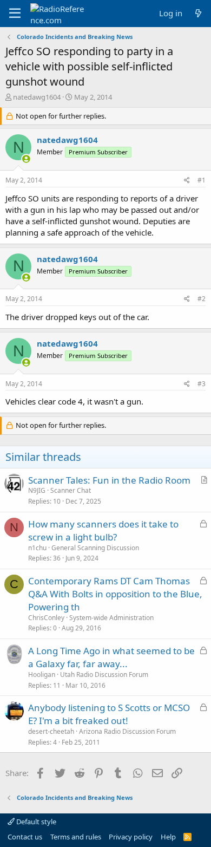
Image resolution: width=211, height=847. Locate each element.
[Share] (187, 180)
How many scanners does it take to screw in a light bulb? (103, 530)
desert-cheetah (51, 731)
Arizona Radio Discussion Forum (127, 731)
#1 (201, 180)
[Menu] (15, 13)
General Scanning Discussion (95, 547)
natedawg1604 (37, 97)
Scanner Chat (70, 490)
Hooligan (41, 674)
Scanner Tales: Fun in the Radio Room (109, 480)
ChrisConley (46, 617)
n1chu (37, 547)
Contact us (25, 837)
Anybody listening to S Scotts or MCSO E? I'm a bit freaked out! (109, 714)
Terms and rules (75, 837)
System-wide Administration (111, 617)
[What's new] (198, 13)
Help (168, 837)
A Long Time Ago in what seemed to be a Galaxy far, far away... (111, 657)
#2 (201, 298)
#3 (201, 383)
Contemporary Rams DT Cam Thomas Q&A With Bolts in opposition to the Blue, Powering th (115, 594)
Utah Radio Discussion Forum (104, 674)
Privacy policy (131, 837)
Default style (35, 821)
